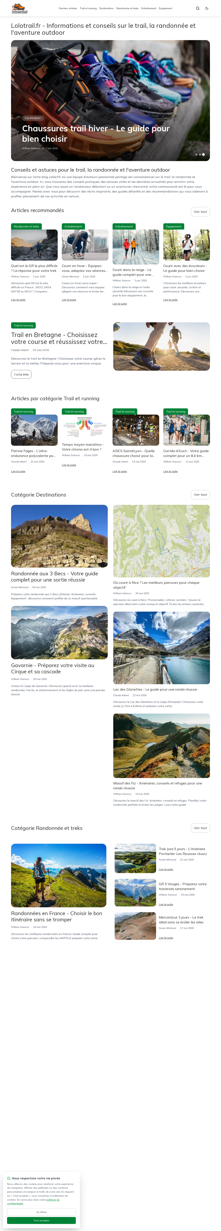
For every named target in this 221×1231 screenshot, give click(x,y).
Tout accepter (41, 1220)
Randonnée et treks (127, 8)
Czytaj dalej (21, 374)
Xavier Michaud (70, 276)
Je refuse (41, 1212)
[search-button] (198, 8)
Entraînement (148, 8)
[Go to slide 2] (200, 154)
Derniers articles (68, 8)
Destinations (106, 8)
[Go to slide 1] (196, 154)
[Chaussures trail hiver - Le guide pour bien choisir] (110, 100)
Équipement (165, 8)
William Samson (31, 148)
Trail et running (88, 8)
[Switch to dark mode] (207, 8)
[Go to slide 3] (203, 154)
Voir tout (200, 212)
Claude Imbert (19, 461)
